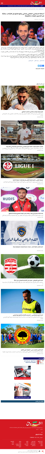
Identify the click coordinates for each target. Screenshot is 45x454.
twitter (38, 437)
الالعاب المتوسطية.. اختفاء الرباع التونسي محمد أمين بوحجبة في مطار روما (24, 147)
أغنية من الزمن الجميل (18, 446)
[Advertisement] (22, 410)
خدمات (13, 442)
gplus (33, 437)
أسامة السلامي (42, 60)
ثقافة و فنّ (41, 442)
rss (35, 437)
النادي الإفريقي (31, 60)
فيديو (42, 445)
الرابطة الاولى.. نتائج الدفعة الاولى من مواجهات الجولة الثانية (28, 180)
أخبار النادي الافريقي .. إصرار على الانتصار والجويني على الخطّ (28, 280)
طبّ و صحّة (26, 444)
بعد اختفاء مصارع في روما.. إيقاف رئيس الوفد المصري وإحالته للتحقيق (26, 213)
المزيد (2, 3)
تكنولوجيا (12, 441)
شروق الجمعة (33, 444)
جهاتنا (27, 442)
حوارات (20, 442)
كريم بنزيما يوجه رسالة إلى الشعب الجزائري (32, 112)
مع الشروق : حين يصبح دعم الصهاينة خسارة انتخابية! (30, 361)
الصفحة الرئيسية (41, 9)
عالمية (13, 444)
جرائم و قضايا (33, 442)
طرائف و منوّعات (18, 444)
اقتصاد (27, 441)
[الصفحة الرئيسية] (36, 2)
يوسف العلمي (36, 60)
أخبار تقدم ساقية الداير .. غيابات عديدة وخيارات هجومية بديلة (28, 247)
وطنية (20, 441)
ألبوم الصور (33, 441)
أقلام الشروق (40, 441)
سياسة (27, 445)
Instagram (30, 437)
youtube (32, 437)
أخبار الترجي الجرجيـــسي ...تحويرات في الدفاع (32, 350)
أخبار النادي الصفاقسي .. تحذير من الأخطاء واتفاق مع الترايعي (28, 315)
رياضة (37, 9)
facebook (36, 437)
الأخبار (42, 6)
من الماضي (33, 445)
